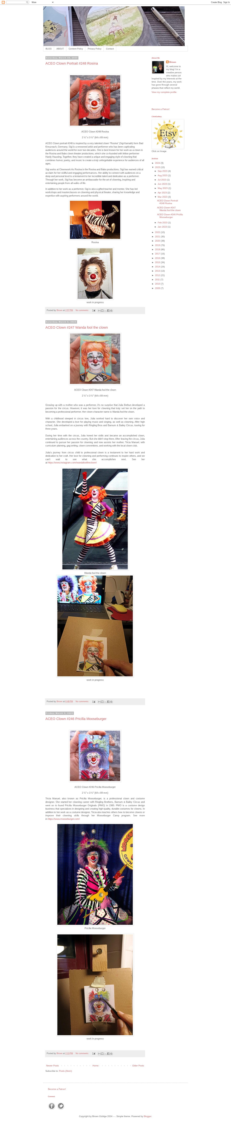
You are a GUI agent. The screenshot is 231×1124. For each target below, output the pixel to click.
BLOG (49, 48)
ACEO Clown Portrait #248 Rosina (71, 63)
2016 (158, 258)
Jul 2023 (162, 179)
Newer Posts (52, 1065)
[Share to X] (105, 310)
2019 (158, 245)
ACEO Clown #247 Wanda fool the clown (76, 327)
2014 (158, 266)
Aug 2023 (163, 175)
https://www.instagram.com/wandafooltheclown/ (72, 462)
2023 (158, 167)
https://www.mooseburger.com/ (64, 819)
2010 (158, 283)
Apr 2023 (163, 192)
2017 (158, 253)
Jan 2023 (163, 226)
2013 (158, 271)
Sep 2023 (163, 171)
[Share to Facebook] (108, 310)
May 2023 (163, 188)
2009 (158, 288)
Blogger (147, 1116)
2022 (158, 232)
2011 (157, 279)
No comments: (83, 310)
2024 (158, 163)
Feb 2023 (163, 222)
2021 (158, 236)
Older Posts (138, 1065)
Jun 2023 (163, 184)
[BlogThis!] (102, 310)
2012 (158, 275)
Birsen (172, 62)
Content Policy (76, 48)
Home (96, 1065)
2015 (158, 262)
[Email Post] (93, 310)
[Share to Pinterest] (111, 310)
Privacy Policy (94, 48)
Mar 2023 (163, 197)
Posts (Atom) (65, 1071)
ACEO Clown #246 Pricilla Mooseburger (75, 719)
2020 (158, 241)
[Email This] (99, 310)
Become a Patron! (161, 109)
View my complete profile (164, 92)
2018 (158, 249)
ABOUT (60, 48)
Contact (110, 48)
